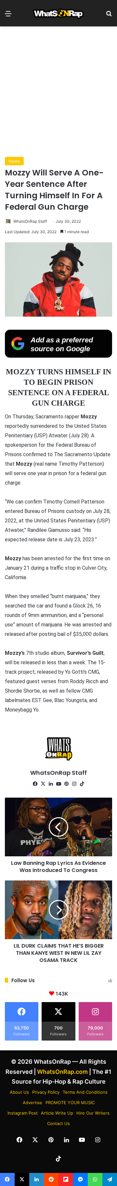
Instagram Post (22, 1113)
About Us (19, 1092)
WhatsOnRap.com (62, 1071)
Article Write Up (57, 1113)
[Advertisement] (58, 91)
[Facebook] (35, 784)
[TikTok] (82, 784)
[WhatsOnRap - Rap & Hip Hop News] (58, 13)
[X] (43, 784)
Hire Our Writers (93, 1113)
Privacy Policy (45, 1092)
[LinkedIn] (51, 784)
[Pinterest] (66, 784)
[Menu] (8, 15)
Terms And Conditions (85, 1092)
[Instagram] (74, 784)
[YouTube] (58, 784)
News (14, 161)
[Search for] (109, 15)
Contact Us (58, 1123)
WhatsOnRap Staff (30, 221)
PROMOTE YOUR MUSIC (70, 1102)
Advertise (32, 1102)
